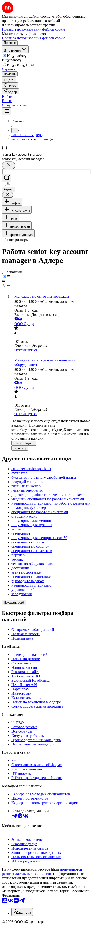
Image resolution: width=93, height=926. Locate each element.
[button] (7, 96)
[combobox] (24, 154)
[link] (10, 85)
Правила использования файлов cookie (33, 38)
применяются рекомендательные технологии (42, 871)
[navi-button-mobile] (6, 111)
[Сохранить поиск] (6, 178)
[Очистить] (8, 165)
